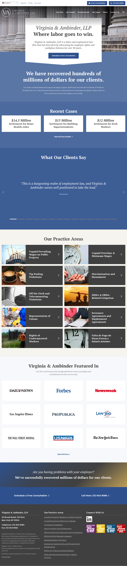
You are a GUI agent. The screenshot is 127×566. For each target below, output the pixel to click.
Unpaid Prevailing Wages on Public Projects (63, 517)
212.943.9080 (118, 3)
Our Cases (96, 12)
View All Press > (63, 454)
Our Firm (59, 12)
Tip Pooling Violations (53, 525)
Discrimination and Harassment (57, 529)
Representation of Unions (55, 540)
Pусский (37, 3)
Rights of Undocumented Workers (59, 551)
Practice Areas (83, 12)
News (105, 12)
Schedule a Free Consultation (63, 56)
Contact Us (114, 12)
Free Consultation (98, 3)
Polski (30, 3)
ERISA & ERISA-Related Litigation (58, 536)
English (7, 3)
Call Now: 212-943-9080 (94, 495)
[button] (3, 192)
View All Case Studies (62, 136)
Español (24, 3)
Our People (70, 12)
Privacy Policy (6, 557)
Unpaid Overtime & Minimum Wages (60, 521)
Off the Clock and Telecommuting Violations (63, 532)
